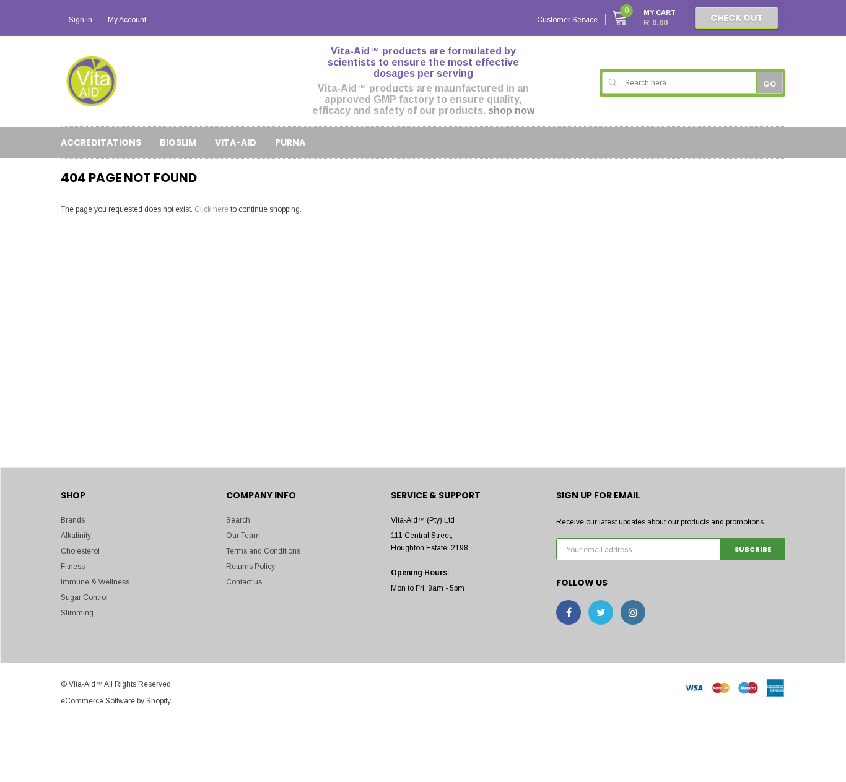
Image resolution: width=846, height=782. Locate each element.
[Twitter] (600, 612)
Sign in (80, 19)
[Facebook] (568, 612)
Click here (212, 209)
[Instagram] (633, 612)
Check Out (736, 18)
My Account (127, 19)
